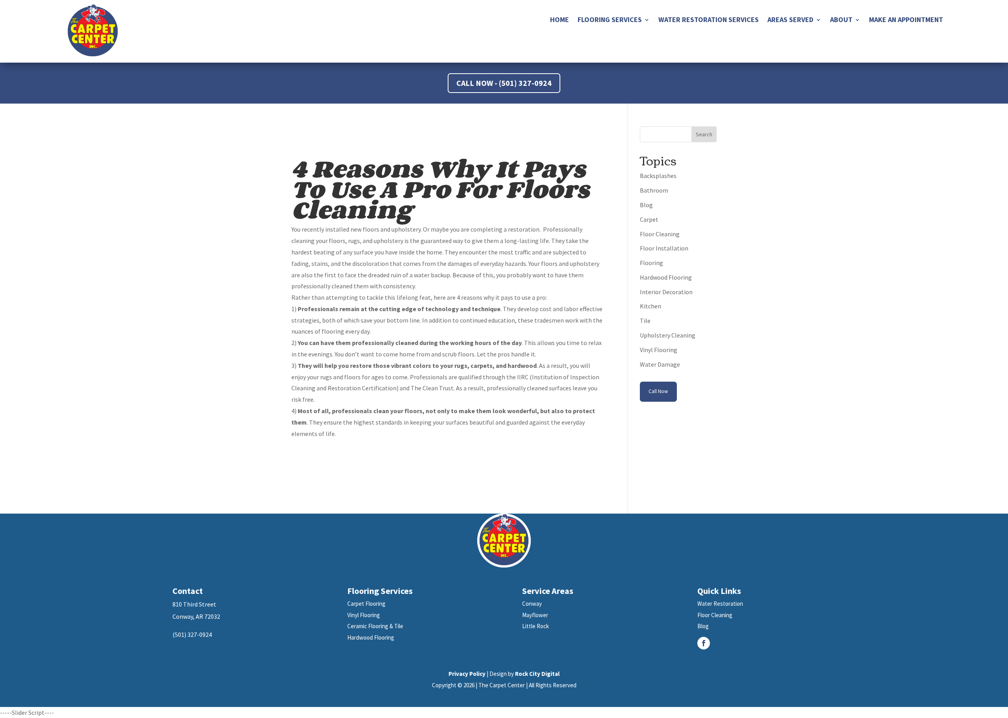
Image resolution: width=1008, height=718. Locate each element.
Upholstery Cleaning (667, 335)
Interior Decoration (666, 292)
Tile (645, 321)
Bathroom (654, 190)
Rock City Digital (537, 673)
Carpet (649, 219)
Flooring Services (610, 20)
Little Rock (535, 626)
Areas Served (790, 20)
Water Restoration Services (708, 20)
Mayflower (535, 615)
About (841, 20)
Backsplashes (658, 176)
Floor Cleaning (660, 234)
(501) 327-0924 (192, 634)
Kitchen (650, 306)
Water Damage (660, 364)
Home (559, 20)
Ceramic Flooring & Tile (375, 626)
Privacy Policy (466, 673)
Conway (532, 603)
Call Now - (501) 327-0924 (504, 83)
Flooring (651, 263)
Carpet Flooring (366, 603)
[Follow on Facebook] (703, 643)
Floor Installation (664, 248)
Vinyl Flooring (658, 350)
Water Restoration (720, 603)
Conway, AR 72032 (196, 616)
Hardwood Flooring (666, 277)
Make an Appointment (906, 20)
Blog (646, 205)
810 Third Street (194, 604)
